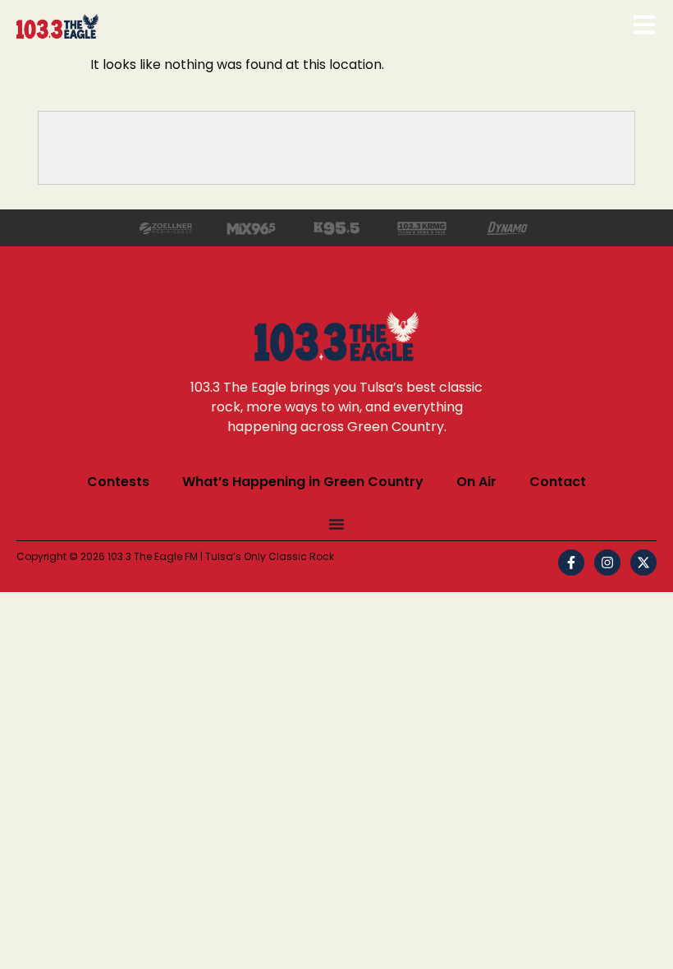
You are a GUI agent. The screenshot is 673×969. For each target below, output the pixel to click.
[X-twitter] (643, 562)
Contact (557, 481)
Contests (118, 481)
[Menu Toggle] (336, 524)
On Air (476, 481)
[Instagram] (607, 562)
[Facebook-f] (571, 562)
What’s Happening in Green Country (302, 481)
